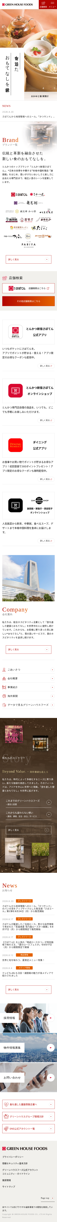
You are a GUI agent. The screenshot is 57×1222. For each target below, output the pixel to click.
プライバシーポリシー (13, 1157)
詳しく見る (13, 259)
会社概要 (13, 678)
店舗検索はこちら (37, 288)
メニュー (52, 7)
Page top (45, 1198)
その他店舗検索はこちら (28, 301)
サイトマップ (8, 1186)
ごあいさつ (14, 669)
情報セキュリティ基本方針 (15, 1163)
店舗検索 (43, 7)
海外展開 (13, 696)
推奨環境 (6, 1180)
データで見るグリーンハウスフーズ (28, 705)
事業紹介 (13, 687)
